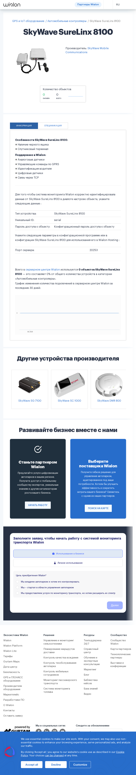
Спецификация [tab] (53, 126)
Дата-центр (10, 667)
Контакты (9, 710)
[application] (68, 753)
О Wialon (8, 705)
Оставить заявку (13, 716)
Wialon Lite (10, 651)
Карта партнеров (120, 649)
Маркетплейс (11, 694)
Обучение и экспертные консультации (92, 661)
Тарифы (8, 656)
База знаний (91, 688)
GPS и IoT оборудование (28, 21)
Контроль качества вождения (60, 657)
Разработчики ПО (13, 700)
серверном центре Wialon (43, 269)
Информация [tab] (24, 126)
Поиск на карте (98, 508)
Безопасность (11, 672)
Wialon (7, 640)
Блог (86, 675)
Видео (87, 694)
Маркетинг (90, 669)
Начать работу (37, 505)
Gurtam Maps (11, 661)
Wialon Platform (12, 646)
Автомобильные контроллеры (66, 21)
